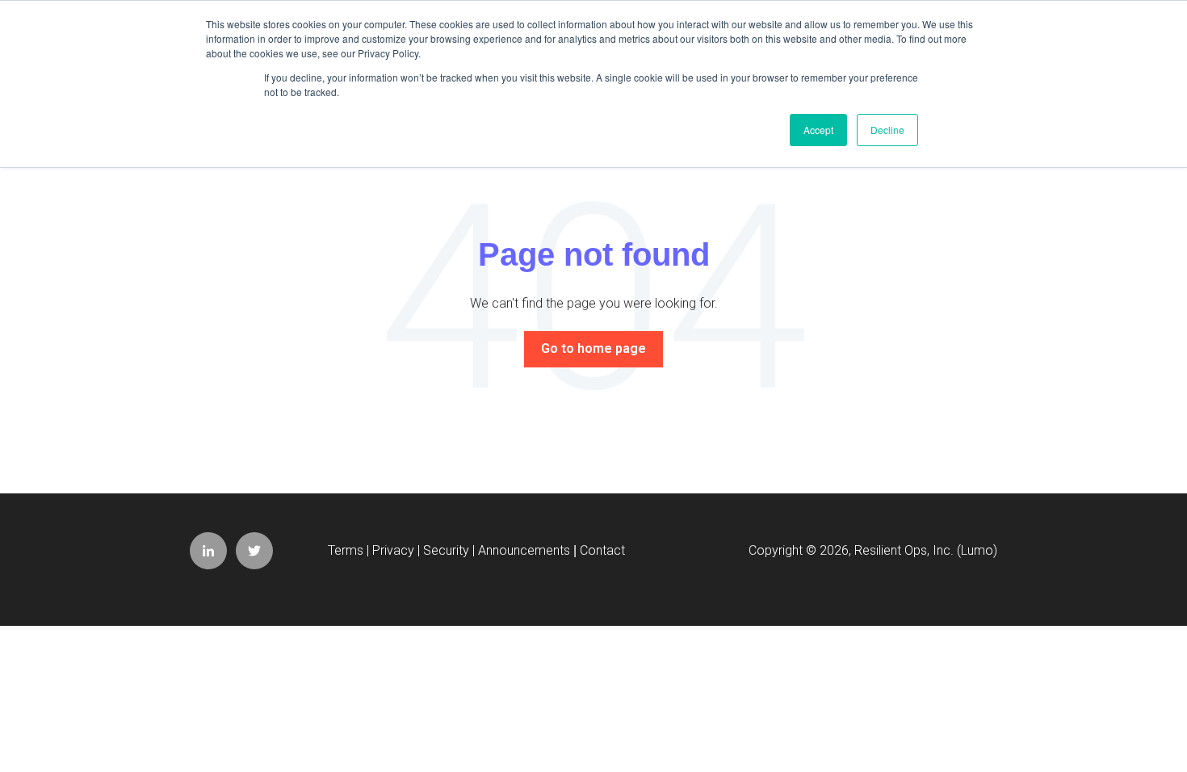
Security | (450, 550)
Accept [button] (818, 129)
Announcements (524, 550)
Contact (602, 550)
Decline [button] (887, 129)
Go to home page (593, 348)
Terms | (350, 550)
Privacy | (397, 550)
